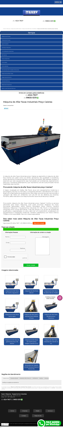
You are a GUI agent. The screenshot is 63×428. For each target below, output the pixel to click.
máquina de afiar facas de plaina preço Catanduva (51, 316)
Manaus (47, 378)
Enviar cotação (31, 265)
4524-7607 (19, 21)
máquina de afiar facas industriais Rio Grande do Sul (51, 341)
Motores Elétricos (6, 81)
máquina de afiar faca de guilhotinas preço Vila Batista (12, 341)
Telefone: (23, 248)
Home (12, 411)
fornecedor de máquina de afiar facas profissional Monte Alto (31, 367)
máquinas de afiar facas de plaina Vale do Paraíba (51, 291)
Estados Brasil (14, 378)
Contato (24, 415)
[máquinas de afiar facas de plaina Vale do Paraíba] (50, 281)
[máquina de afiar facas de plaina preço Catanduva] (50, 304)
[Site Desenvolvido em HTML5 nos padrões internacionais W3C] (5, 425)
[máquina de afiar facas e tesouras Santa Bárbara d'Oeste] (31, 304)
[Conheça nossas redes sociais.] (59, 297)
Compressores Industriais (7, 51)
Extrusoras (4, 55)
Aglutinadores (5, 43)
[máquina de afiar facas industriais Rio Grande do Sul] (50, 330)
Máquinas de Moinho (6, 77)
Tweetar (6, 108)
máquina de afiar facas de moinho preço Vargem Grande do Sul (31, 341)
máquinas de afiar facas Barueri (31, 291)
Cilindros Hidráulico (6, 47)
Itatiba (41, 378)
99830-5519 (49, 21)
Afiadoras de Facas (6, 36)
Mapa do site (38, 415)
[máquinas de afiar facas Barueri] (31, 281)
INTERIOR (35, 378)
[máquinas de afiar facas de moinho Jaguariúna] (12, 281)
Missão (37, 411)
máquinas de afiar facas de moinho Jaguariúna (12, 291)
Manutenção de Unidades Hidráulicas (10, 69)
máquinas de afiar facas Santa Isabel (12, 315)
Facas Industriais (5, 58)
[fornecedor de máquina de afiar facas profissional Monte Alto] (31, 355)
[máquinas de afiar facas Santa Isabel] (12, 304)
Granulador (4, 62)
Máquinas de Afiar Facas (7, 73)
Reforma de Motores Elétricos (8, 88)
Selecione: (6, 378)
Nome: (7, 237)
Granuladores (5, 66)
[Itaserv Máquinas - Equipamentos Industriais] (31, 12)
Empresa (24, 411)
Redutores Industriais (7, 84)
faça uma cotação (39, 223)
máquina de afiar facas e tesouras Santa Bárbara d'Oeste (31, 316)
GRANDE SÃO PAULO (25, 378)
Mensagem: (45, 237)
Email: (8, 242)
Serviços (31, 33)
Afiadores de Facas (6, 40)
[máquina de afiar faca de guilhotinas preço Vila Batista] (12, 330)
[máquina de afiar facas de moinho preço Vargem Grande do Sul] (31, 330)
